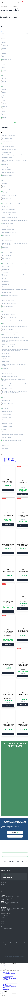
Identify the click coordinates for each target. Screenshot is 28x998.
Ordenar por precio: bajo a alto (10, 461)
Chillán (2, 921)
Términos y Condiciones (6, 926)
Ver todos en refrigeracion (10, 986)
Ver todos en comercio (9, 980)
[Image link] (2, 948)
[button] (2, 2)
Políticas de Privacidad (6, 928)
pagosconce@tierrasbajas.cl (7, 909)
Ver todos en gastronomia (10, 978)
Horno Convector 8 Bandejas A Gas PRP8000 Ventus (8, 664)
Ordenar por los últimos (9, 460)
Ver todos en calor (9, 976)
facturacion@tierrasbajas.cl (7, 898)
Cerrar (1, 992)
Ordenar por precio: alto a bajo (10, 463)
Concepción (4, 925)
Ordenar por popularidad (9, 458)
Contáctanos (14, 832)
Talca (2, 923)
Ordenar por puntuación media (10, 459)
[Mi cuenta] (19, 3)
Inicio (1, 8)
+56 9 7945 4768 (5, 899)
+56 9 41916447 (7, 877)
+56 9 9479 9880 (5, 905)
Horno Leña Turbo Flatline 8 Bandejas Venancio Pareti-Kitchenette (8, 725)
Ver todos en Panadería (10, 973)
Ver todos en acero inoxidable (11, 983)
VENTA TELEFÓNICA (6, 874)
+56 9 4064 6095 (5, 910)
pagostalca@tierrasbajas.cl (7, 903)
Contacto (3, 917)
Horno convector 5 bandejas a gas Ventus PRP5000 (8, 601)
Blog (2, 919)
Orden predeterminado (8, 457)
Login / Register (6, 989)
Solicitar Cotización (15, 836)
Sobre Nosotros (4, 915)
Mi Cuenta (3, 882)
